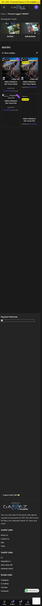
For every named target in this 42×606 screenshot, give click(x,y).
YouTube (4, 587)
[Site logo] (18, 7)
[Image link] (15, 506)
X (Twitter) (5, 584)
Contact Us (5, 539)
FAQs (3, 546)
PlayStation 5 (6, 561)
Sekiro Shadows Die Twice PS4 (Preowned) (29, 121)
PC (2, 558)
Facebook (5, 591)
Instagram (5, 580)
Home (3, 14)
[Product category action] (10, 31)
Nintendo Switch (7, 569)
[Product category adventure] (30, 31)
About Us (4, 535)
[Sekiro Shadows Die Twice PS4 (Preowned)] (29, 105)
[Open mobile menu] (4, 7)
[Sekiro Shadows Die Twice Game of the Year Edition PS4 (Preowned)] (29, 69)
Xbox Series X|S (7, 565)
